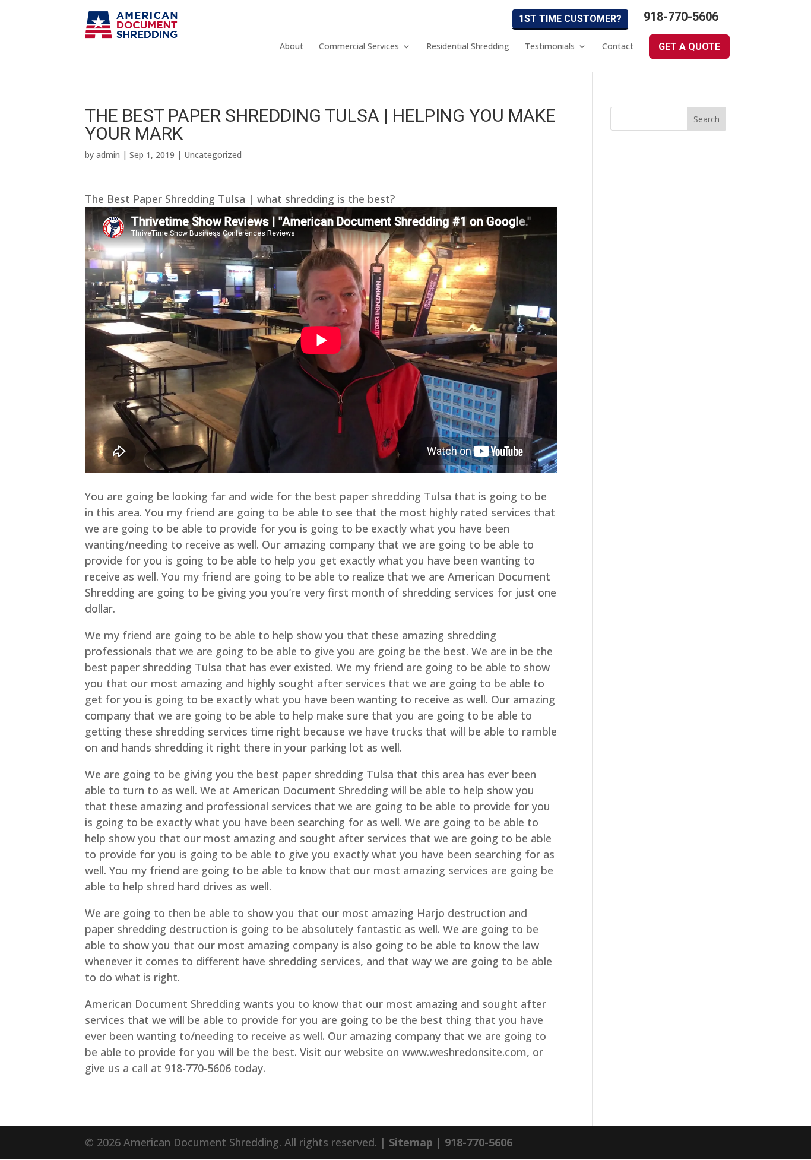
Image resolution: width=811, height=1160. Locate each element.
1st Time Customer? (570, 18)
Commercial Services (359, 46)
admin (108, 154)
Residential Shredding (467, 46)
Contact (617, 46)
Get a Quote (689, 46)
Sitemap (411, 1142)
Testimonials (550, 46)
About (291, 46)
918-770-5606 (681, 17)
